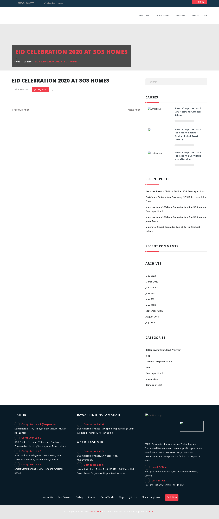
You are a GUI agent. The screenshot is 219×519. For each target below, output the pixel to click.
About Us (143, 16)
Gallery (180, 16)
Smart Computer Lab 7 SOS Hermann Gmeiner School (188, 112)
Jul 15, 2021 (40, 90)
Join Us (133, 497)
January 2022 (152, 288)
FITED (151, 512)
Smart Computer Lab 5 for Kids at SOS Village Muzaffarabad (188, 156)
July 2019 (150, 323)
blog (147, 356)
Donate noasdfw (199, 2)
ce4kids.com (95, 512)
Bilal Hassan (21, 90)
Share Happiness (151, 497)
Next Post (134, 110)
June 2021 (150, 294)
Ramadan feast (153, 385)
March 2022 (151, 282)
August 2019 (152, 317)
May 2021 (150, 299)
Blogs (121, 497)
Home (17, 62)
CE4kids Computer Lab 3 (158, 362)
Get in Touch (199, 16)
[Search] (203, 82)
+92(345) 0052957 (25, 3)
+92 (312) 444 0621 (174, 485)
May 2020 (150, 305)
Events (149, 368)
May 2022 (150, 276)
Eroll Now (172, 497)
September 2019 (154, 311)
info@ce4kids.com (53, 3)
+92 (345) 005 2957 (154, 485)
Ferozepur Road (154, 373)
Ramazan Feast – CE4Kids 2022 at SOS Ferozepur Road (175, 191)
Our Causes (163, 16)
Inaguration (151, 379)
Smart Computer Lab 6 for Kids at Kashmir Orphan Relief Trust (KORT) (188, 134)
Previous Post (20, 110)
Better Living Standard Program (163, 350)
